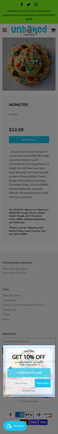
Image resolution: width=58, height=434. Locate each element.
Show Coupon (43, 383)
